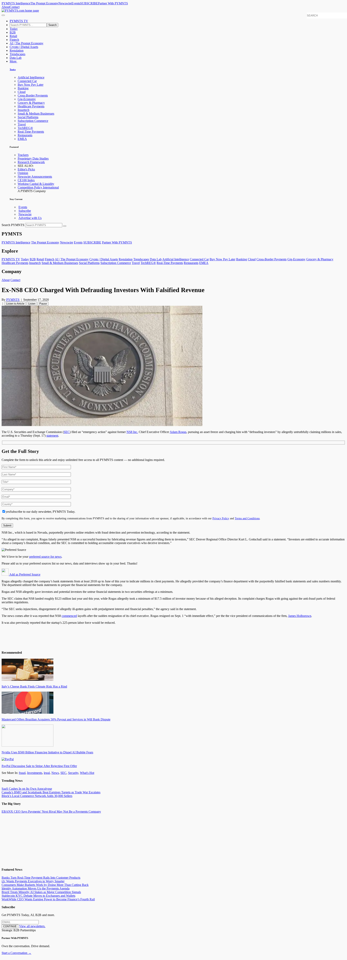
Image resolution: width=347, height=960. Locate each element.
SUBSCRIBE (89, 3)
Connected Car (27, 81)
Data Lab (15, 57)
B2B (13, 32)
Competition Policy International (38, 187)
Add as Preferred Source (24, 574)
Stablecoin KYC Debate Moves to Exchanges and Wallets (38, 895)
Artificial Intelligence (31, 77)
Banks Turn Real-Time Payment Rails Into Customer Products (41, 877)
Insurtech (23, 110)
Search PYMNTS (13, 225)
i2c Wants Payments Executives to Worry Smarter (33, 881)
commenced (69, 616)
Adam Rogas (178, 432)
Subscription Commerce (33, 120)
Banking (23, 88)
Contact (14, 7)
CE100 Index (26, 180)
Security (73, 773)
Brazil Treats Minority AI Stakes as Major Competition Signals (41, 892)
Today (14, 29)
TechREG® (25, 128)
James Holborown (299, 616)
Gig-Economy (27, 99)
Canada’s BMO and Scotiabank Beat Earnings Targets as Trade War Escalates (51, 792)
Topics (13, 69)
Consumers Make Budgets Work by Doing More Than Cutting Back (45, 885)
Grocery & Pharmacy (31, 102)
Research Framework (31, 162)
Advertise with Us (30, 218)
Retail (13, 36)
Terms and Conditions (247, 518)
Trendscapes (17, 54)
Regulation (16, 50)
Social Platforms (28, 117)
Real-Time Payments (31, 131)
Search (52, 24)
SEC (67, 432)
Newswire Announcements (35, 176)
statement (52, 435)
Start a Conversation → (16, 953)
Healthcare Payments (31, 106)
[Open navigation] (3, 15)
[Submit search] (64, 226)
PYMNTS (12, 299)
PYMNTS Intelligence (16, 3)
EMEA (22, 139)
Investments (34, 773)
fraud (22, 773)
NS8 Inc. (132, 432)
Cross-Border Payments (33, 95)
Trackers (23, 155)
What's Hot (87, 773)
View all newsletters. (32, 926)
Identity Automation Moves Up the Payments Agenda (35, 888)
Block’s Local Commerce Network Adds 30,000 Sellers (37, 796)
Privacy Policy (220, 518)
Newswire (64, 3)
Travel (22, 124)
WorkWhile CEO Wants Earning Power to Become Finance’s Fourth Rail (48, 899)
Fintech (14, 39)
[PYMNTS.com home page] (20, 10)
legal (47, 773)
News (55, 773)
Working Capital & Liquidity (36, 183)
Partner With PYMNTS (113, 3)
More (13, 61)
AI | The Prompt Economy (26, 43)
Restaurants (25, 135)
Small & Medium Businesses (36, 113)
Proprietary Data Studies (33, 158)
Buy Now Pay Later (30, 84)
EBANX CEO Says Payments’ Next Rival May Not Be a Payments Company (51, 811)
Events (75, 3)
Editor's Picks (26, 169)
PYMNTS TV (19, 21)
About (6, 7)
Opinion (23, 173)
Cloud (22, 92)
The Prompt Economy (44, 3)
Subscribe (24, 210)
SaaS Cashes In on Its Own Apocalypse (27, 788)
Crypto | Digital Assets (24, 47)
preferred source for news (45, 556)
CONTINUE (10, 926)
